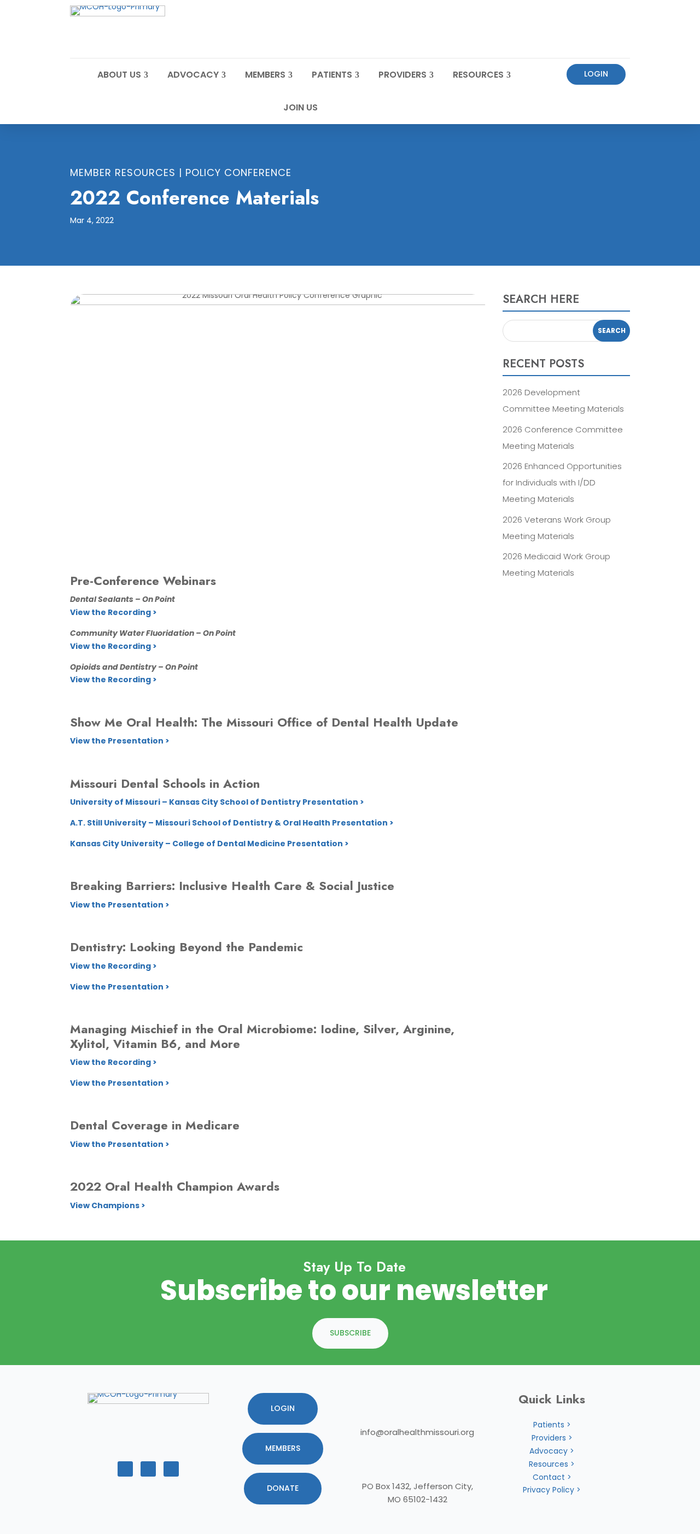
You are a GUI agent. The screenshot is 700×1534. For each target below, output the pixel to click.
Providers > (552, 1437)
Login (596, 73)
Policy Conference (238, 172)
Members (265, 74)
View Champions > (107, 1205)
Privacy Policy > (552, 1489)
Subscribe (350, 1332)
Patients (332, 74)
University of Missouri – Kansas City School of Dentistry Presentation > (217, 802)
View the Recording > (113, 612)
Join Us (300, 107)
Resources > (552, 1464)
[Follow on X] (171, 1469)
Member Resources (123, 172)
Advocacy (193, 74)
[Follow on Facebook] (125, 1469)
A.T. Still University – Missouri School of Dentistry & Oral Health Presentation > (232, 822)
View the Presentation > (120, 740)
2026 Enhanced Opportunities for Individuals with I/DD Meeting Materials (562, 482)
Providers (402, 74)
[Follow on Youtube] (148, 1469)
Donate (283, 1488)
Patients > (552, 1424)
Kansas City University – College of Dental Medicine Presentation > (209, 843)
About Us (119, 74)
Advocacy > (551, 1450)
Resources (478, 74)
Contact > (552, 1477)
